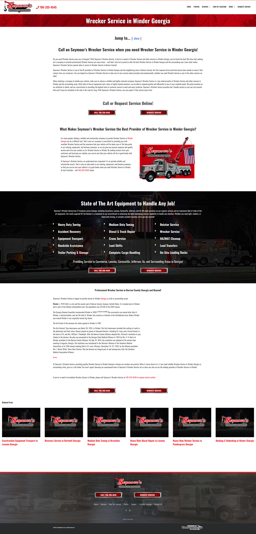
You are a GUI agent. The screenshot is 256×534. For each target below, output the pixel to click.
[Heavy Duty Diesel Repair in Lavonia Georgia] (107, 422)
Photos (126, 504)
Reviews (103, 504)
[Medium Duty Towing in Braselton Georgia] (64, 422)
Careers (133, 504)
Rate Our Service (115, 504)
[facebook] (126, 510)
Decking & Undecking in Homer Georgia (192, 440)
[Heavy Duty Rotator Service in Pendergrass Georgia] (149, 422)
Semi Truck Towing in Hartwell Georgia (234, 440)
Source (55, 357)
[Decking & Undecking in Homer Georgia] (192, 422)
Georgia (103, 298)
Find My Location (145, 504)
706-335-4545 (83, 170)
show (137, 38)
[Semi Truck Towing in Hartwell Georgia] (235, 422)
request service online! (147, 377)
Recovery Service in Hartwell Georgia (20, 440)
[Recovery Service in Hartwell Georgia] (21, 422)
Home (96, 504)
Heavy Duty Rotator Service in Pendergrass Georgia (144, 442)
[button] (3, 426)
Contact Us (158, 504)
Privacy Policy (130, 519)
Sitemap (124, 519)
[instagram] (130, 510)
